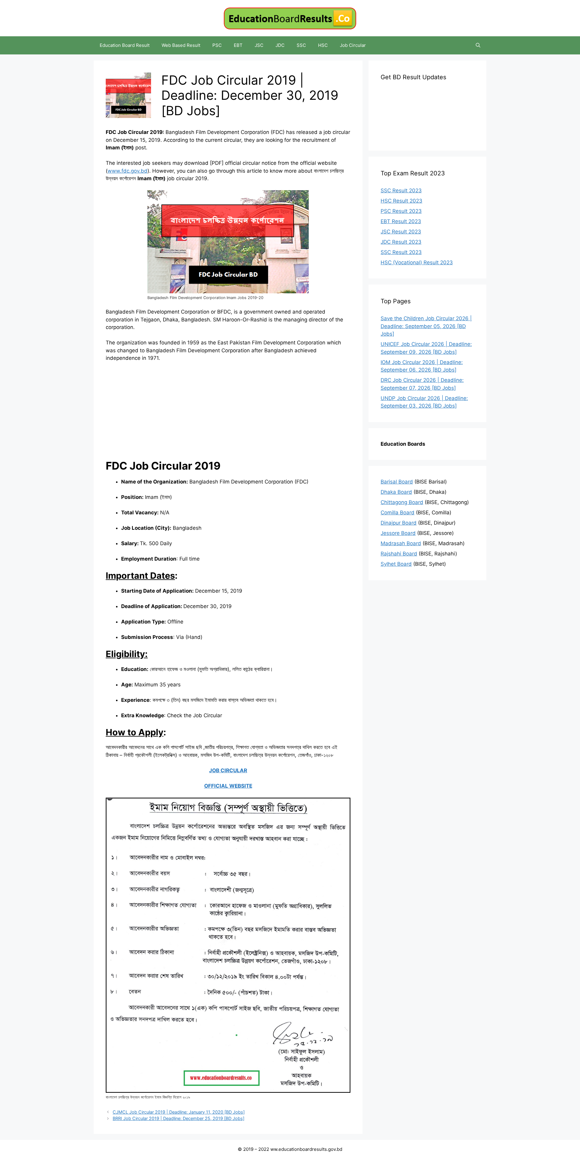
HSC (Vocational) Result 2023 (417, 262)
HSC (323, 45)
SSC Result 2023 (401, 190)
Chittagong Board (402, 502)
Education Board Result (125, 45)
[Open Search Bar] (478, 45)
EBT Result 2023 (401, 221)
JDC (280, 45)
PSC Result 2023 (401, 211)
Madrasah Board (401, 543)
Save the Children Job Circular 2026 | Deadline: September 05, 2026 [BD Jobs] (426, 326)
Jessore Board (398, 533)
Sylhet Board (396, 564)
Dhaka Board (396, 492)
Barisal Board (397, 482)
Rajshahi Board (399, 554)
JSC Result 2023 (401, 232)
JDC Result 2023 (401, 242)
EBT (238, 45)
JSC (259, 45)
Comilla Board (397, 513)
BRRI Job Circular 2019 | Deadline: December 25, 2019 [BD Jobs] (178, 1118)
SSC (301, 45)
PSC (217, 45)
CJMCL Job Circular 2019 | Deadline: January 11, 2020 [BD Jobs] (179, 1112)
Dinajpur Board (399, 523)
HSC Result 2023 (401, 201)
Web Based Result (181, 45)
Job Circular (353, 45)
